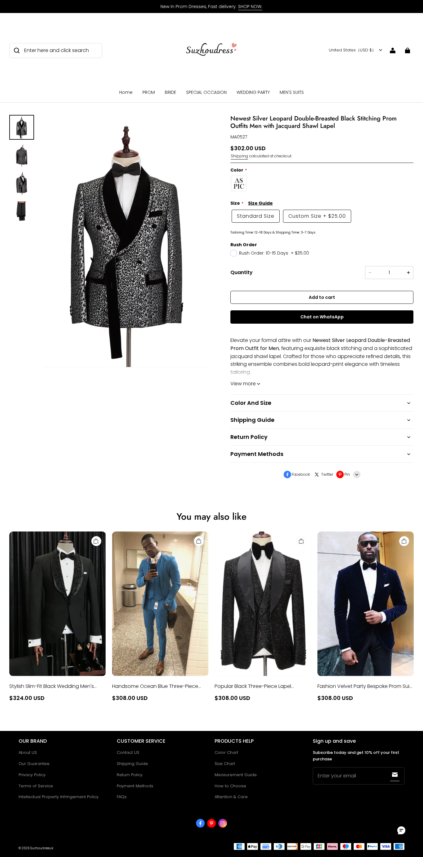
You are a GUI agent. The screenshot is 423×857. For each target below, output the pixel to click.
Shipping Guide (132, 764)
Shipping (239, 156)
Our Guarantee (34, 764)
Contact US (128, 752)
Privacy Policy (32, 775)
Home (126, 92)
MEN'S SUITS (292, 92)
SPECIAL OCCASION (206, 92)
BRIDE (170, 92)
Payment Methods (135, 786)
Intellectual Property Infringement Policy (58, 797)
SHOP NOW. (250, 6)
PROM (148, 92)
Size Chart (225, 764)
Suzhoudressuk (41, 848)
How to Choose (230, 786)
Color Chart (226, 752)
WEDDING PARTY (253, 92)
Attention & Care (231, 797)
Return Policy (129, 775)
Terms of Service (36, 786)
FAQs (122, 797)
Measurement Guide (236, 775)
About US (28, 752)
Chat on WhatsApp (322, 317)
